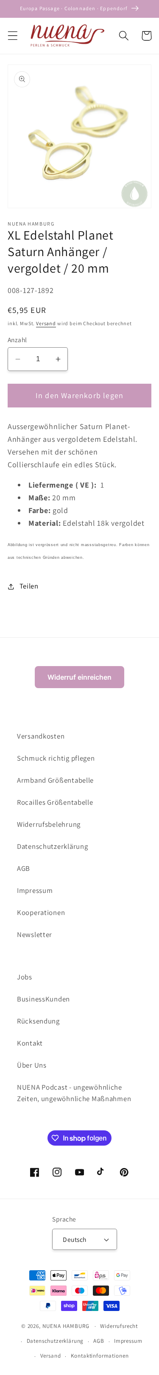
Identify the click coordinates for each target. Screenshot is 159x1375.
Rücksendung (38, 1021)
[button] (13, 36)
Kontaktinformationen (100, 1355)
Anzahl (17, 339)
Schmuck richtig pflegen (56, 758)
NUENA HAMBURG (65, 1326)
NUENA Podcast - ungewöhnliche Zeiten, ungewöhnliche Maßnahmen (74, 1093)
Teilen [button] (29, 586)
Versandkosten (40, 736)
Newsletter (34, 934)
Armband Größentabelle (55, 780)
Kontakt (30, 1043)
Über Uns (32, 1065)
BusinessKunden (43, 999)
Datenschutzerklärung (52, 846)
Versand (46, 323)
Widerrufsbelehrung (49, 824)
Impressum (35, 890)
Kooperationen (41, 912)
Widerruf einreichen (79, 677)
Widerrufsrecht (119, 1326)
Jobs (24, 977)
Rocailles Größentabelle (55, 802)
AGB (23, 868)
